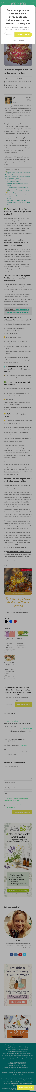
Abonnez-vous (23, 35)
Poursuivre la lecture (18, 40)
